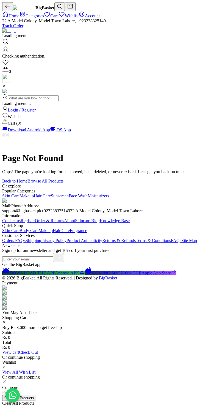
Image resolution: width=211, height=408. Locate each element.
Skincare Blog (87, 220)
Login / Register (22, 110)
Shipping (33, 240)
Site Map (189, 240)
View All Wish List (18, 372)
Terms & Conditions (153, 240)
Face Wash (78, 196)
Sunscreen (60, 196)
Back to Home (14, 181)
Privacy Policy (53, 240)
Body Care (29, 230)
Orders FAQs (14, 240)
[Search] (59, 6)
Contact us (11, 220)
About (69, 220)
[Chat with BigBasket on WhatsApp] (12, 395)
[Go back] (7, 6)
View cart (10, 352)
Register (28, 220)
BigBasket (108, 278)
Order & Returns (49, 220)
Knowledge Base (115, 220)
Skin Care (11, 196)
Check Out (28, 352)
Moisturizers (98, 196)
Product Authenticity (84, 240)
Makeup (27, 196)
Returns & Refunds (119, 240)
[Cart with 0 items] (70, 6)
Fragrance (78, 230)
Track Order (12, 25)
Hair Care (42, 196)
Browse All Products (45, 181)
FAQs (176, 240)
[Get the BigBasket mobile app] (6, 81)
